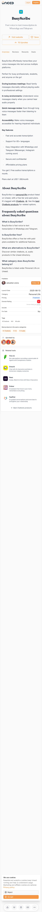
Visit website (17, 37)
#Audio (17, 321)
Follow (34, 283)
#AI (12, 321)
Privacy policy (8, 887)
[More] (34, 907)
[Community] (14, 907)
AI (26, 201)
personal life (21, 194)
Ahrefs (38, 304)
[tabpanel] (21, 165)
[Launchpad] (7, 907)
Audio (23, 331)
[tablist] (21, 52)
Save (36, 37)
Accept (10, 897)
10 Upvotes (23, 42)
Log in (28, 2)
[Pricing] (27, 907)
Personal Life (34, 294)
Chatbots (20, 201)
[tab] (6, 52)
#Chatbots (5, 321)
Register (36, 2)
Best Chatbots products (22, 408)
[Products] (21, 907)
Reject (10, 892)
